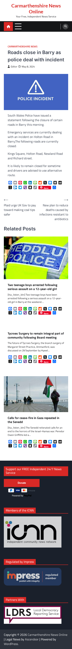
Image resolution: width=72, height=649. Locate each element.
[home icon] (8, 26)
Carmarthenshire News (22, 46)
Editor (14, 66)
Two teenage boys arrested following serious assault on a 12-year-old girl (32, 287)
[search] (65, 26)
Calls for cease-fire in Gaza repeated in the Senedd (33, 420)
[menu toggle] (18, 26)
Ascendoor (32, 639)
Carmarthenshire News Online (36, 8)
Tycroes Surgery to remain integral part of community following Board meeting (36, 335)
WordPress (11, 644)
